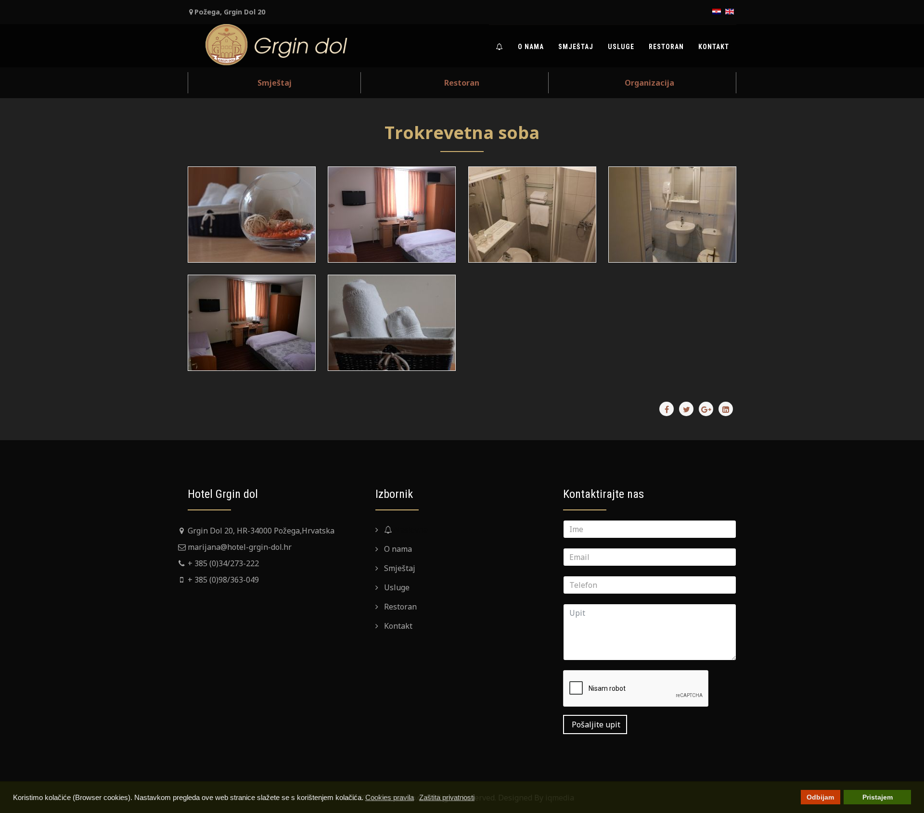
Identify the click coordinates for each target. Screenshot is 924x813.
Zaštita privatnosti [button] (447, 797)
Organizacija (649, 82)
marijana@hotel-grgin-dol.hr (240, 547)
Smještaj (575, 47)
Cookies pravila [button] (389, 797)
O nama (531, 47)
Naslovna (410, 529)
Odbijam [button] (820, 797)
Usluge (621, 47)
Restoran (666, 47)
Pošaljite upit (595, 724)
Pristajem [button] (877, 797)
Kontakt (713, 47)
